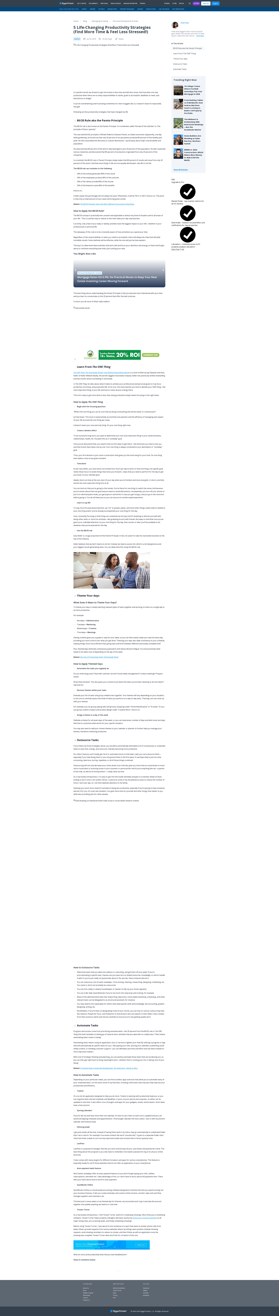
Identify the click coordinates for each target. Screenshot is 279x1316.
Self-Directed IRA (178, 9)
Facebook (146, 1288)
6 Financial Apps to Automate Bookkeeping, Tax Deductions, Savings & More (109, 1068)
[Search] (190, 3)
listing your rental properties (144, 1218)
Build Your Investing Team (69, 9)
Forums (167, 3)
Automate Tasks (180, 69)
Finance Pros (112, 9)
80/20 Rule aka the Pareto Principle (187, 48)
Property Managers (127, 9)
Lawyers (140, 9)
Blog (85, 21)
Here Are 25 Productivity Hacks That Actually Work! (99, 657)
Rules (114, 1293)
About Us (86, 1288)
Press (84, 1290)
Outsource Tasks (180, 64)
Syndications (151, 9)
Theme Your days (180, 59)
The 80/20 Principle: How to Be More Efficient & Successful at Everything (107, 204)
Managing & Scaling (100, 21)
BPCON (181, 3)
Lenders (92, 9)
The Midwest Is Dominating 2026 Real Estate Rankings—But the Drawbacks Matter (193, 124)
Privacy (115, 1295)
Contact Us (86, 1300)
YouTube (146, 1293)
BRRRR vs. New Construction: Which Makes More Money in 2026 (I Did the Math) (193, 155)
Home (75, 21)
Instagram (146, 1295)
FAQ (114, 1298)
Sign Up (206, 3)
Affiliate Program (88, 1293)
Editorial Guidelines (119, 1288)
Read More (200, 36)
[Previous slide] (75, 270)
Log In (215, 3)
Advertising (86, 1295)
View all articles (181, 169)
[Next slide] (163, 270)
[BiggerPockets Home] (68, 3)
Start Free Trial (178, 249)
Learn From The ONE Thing (184, 53)
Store (174, 3)
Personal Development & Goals (125, 21)
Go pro (196, 3)
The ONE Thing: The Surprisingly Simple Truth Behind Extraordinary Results (101, 372)
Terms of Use (117, 1290)
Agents (84, 9)
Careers (85, 1298)
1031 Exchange (164, 9)
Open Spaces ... (190, 36)
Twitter (145, 1290)
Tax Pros (101, 9)
